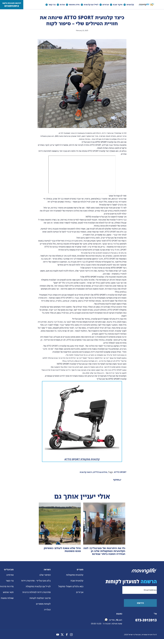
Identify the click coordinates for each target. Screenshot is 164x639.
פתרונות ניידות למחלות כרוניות (36, 592)
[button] (129, 4)
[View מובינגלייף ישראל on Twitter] (62, 634)
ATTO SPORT (120, 472)
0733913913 (11, 6)
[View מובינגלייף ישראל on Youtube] (57, 634)
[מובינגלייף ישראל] (146, 4)
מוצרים (80, 569)
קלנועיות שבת (77, 580)
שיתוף (116, 479)
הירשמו (140, 603)
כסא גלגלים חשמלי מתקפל (70, 586)
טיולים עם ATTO (100, 472)
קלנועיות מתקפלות (74, 574)
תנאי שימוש (8, 592)
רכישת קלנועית (86, 472)
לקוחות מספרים (43, 603)
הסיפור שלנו (45, 574)
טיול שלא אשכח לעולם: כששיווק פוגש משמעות (62, 549)
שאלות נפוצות (7, 598)
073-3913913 (146, 620)
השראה (47, 569)
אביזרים (79, 592)
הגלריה (47, 609)
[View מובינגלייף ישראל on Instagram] (71, 634)
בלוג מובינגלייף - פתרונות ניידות (36, 580)
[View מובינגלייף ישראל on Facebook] (66, 634)
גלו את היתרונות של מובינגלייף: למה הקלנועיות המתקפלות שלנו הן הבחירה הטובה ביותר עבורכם (104, 551)
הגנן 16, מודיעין (115, 619)
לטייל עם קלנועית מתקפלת (38, 586)
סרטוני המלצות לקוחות (40, 598)
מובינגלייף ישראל (134, 634)
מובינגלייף (9, 569)
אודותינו (10, 574)
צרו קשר (10, 580)
